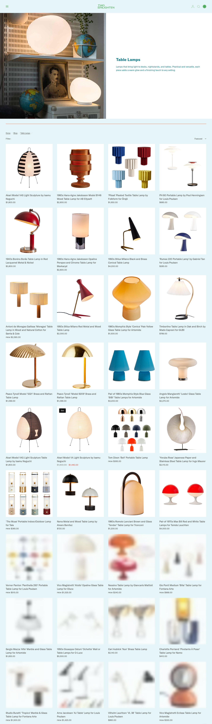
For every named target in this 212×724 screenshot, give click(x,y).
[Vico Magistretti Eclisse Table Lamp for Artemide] (182, 685)
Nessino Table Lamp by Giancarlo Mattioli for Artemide (130, 587)
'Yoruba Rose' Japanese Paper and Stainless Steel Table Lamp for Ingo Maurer (182, 459)
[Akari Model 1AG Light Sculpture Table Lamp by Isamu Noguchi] (29, 429)
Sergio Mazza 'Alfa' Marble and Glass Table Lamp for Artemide (29, 651)
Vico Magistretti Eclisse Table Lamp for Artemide (180, 714)
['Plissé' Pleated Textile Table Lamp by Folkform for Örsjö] (131, 167)
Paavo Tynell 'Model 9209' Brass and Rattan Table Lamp (76, 395)
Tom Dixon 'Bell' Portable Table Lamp (128, 457)
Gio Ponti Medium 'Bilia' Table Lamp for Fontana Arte (180, 587)
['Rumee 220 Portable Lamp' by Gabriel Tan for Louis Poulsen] (182, 231)
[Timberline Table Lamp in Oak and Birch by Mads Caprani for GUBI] (182, 298)
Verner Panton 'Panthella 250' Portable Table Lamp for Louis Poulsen (27, 587)
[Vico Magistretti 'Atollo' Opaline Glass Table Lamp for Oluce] (80, 557)
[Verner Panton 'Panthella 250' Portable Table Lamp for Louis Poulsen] (29, 557)
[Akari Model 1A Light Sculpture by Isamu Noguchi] (80, 429)
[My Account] (193, 6)
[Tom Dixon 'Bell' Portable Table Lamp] (131, 429)
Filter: (8, 139)
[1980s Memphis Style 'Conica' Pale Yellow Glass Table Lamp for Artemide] (131, 298)
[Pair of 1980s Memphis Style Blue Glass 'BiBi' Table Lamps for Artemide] (131, 366)
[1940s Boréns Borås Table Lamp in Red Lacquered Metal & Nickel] (29, 231)
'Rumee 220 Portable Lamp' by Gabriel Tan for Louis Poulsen (182, 260)
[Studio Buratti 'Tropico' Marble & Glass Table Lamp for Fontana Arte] (29, 685)
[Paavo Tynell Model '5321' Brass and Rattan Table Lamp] (29, 366)
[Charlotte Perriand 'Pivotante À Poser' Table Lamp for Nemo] (182, 621)
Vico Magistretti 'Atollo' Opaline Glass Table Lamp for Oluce (80, 587)
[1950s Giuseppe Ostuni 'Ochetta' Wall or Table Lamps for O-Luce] (80, 621)
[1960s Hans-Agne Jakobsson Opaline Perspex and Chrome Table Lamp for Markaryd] (80, 231)
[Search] (198, 6)
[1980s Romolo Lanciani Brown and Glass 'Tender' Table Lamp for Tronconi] (131, 493)
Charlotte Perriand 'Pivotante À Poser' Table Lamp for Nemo (179, 651)
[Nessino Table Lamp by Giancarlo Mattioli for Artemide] (131, 557)
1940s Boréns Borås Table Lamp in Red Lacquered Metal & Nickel (27, 260)
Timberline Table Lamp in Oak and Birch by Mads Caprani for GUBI (182, 328)
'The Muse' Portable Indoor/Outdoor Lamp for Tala (28, 523)
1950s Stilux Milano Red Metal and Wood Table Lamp (79, 328)
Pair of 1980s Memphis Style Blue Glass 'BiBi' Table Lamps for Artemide (129, 395)
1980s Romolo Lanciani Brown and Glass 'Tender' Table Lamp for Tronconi (130, 523)
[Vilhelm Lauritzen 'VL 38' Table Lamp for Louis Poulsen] (131, 685)
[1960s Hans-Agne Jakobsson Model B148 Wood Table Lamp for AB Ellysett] (80, 167)
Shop (15, 133)
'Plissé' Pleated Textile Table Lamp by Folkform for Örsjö (128, 197)
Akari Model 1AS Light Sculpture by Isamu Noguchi (28, 197)
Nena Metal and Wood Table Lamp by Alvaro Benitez (77, 523)
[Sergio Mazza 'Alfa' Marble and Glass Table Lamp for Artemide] (29, 621)
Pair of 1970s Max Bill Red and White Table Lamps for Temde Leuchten (182, 523)
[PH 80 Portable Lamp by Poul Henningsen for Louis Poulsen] (182, 167)
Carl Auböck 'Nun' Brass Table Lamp (127, 649)
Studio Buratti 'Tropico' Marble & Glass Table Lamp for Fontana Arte (26, 714)
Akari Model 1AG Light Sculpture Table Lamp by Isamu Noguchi (26, 459)
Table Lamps (25, 133)
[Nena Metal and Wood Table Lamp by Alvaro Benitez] (80, 493)
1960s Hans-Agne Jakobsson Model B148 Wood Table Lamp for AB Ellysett (79, 197)
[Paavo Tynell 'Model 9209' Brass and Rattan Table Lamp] (80, 366)
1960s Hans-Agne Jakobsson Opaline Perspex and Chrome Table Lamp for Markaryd (77, 262)
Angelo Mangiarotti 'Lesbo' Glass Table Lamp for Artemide (180, 395)
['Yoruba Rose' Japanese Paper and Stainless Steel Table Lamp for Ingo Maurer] (182, 429)
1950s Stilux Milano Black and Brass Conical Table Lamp (127, 260)
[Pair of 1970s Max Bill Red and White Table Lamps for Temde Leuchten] (182, 493)
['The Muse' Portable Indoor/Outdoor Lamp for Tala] (29, 493)
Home (8, 133)
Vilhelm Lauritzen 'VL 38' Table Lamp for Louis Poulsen (129, 714)
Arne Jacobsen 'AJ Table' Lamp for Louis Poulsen (78, 714)
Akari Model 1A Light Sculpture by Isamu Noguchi (78, 459)
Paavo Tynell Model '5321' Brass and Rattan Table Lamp (29, 395)
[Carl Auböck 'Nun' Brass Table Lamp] (131, 621)
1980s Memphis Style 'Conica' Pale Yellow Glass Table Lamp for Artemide (130, 328)
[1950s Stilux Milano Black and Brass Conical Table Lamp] (131, 231)
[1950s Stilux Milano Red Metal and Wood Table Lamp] (80, 298)
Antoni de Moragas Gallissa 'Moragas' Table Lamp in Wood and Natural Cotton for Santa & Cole (29, 330)
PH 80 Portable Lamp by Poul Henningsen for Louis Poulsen (182, 197)
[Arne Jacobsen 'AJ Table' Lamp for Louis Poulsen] (80, 685)
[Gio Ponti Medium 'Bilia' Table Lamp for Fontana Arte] (182, 557)
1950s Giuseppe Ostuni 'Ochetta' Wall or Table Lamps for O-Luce (78, 651)
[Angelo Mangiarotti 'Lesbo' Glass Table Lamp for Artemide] (182, 366)
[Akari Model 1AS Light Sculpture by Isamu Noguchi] (29, 167)
